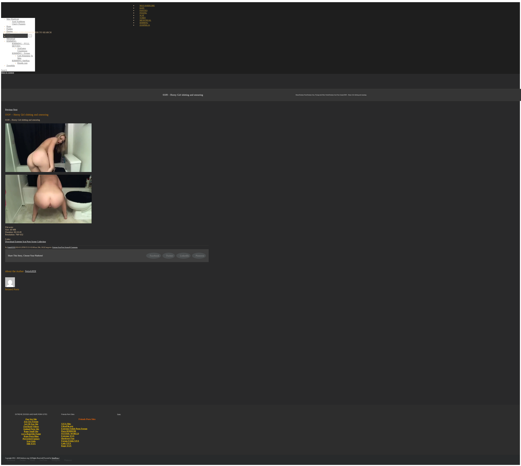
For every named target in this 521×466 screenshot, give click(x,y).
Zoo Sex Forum (31, 421)
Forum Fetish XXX (70, 441)
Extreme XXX (67, 436)
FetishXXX (11, 247)
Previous (9, 109)
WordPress (55, 458)
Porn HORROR (68, 431)
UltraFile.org (67, 426)
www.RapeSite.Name (31, 434)
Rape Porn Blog (31, 436)
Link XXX (66, 443)
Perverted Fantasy (31, 439)
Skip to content (7, 72)
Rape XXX (66, 446)
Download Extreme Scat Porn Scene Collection (25, 241)
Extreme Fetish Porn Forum (74, 429)
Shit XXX (31, 443)
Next (15, 109)
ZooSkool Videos (31, 426)
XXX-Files (66, 424)
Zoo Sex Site (31, 419)
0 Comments (73, 247)
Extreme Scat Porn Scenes (60, 247)
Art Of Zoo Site (31, 424)
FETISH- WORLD (70, 433)
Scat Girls (31, 441)
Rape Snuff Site (31, 431)
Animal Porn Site (31, 429)
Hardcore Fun (67, 438)
